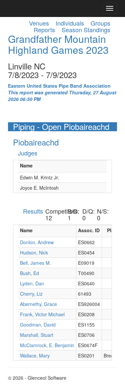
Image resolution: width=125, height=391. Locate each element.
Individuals (70, 23)
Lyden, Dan (32, 283)
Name (26, 165)
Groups (100, 23)
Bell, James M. (35, 262)
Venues (39, 23)
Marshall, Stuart (36, 335)
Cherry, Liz (31, 293)
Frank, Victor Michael (42, 314)
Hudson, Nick (34, 252)
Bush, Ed (29, 273)
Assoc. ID (89, 230)
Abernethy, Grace (38, 304)
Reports (44, 29)
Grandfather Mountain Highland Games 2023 (58, 44)
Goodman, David (38, 324)
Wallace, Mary (35, 355)
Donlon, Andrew (37, 242)
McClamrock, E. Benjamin (47, 345)
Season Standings (86, 29)
